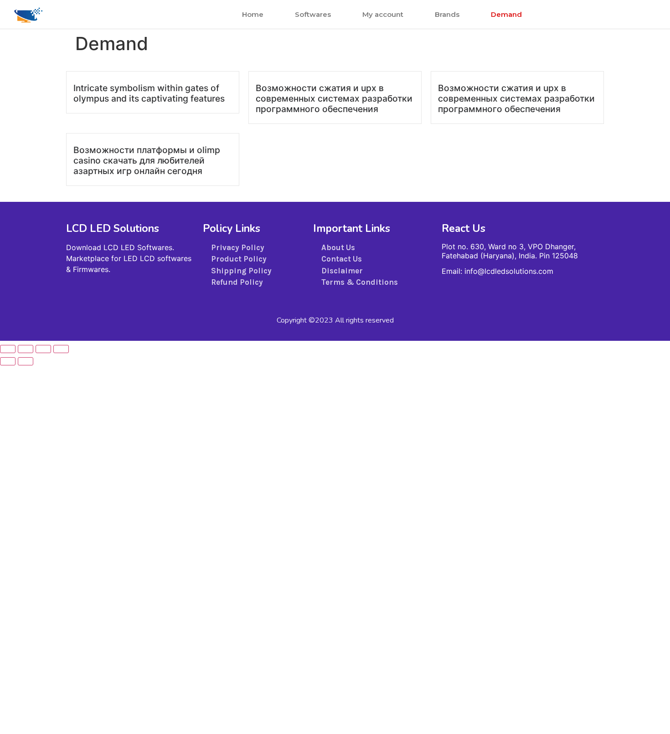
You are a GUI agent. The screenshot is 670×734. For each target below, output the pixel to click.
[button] (629, 14)
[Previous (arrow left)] (7, 361)
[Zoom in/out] (7, 349)
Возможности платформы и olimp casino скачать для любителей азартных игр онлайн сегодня (146, 160)
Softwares (313, 14)
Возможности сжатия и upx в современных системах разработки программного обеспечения (334, 98)
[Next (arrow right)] (25, 361)
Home (252, 14)
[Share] (43, 349)
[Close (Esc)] (61, 349)
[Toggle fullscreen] (25, 349)
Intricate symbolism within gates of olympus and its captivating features (149, 93)
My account (382, 14)
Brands (447, 14)
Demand (506, 14)
